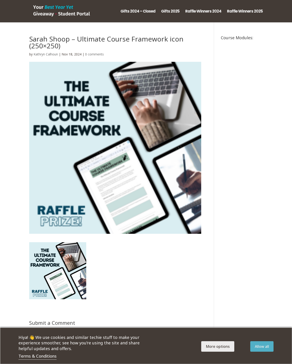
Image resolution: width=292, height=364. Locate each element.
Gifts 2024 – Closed (137, 12)
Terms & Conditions (37, 356)
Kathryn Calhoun (46, 54)
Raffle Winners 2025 (245, 12)
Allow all (262, 346)
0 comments (94, 54)
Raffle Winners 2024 (203, 12)
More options (218, 346)
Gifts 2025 (170, 12)
